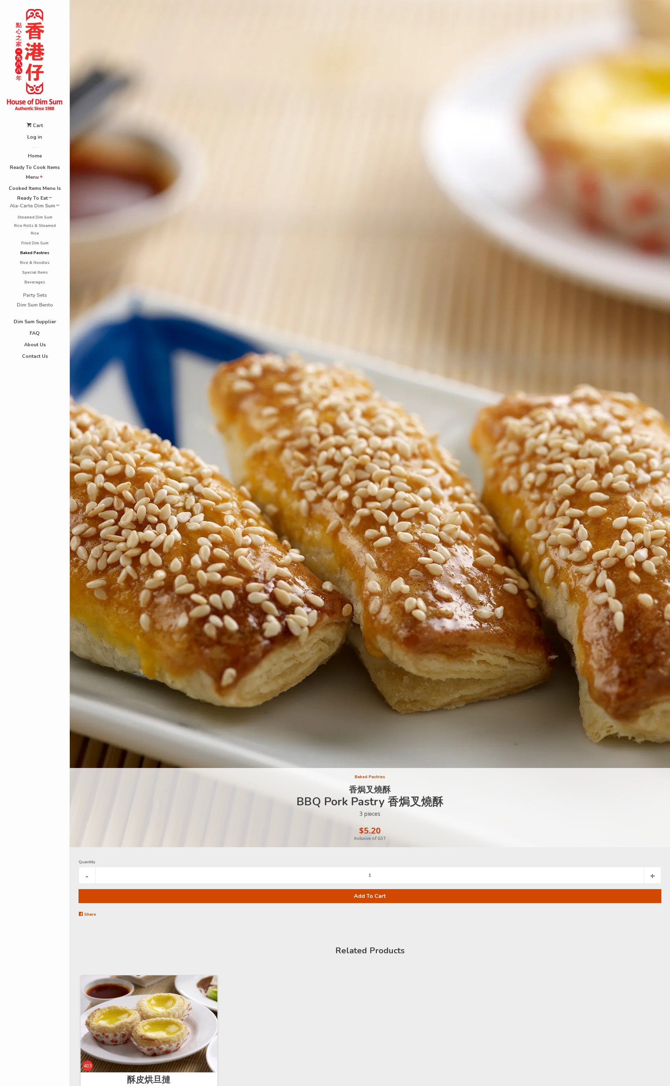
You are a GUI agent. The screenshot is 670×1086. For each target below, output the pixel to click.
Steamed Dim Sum (34, 217)
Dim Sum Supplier (35, 321)
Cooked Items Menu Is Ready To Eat (35, 193)
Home (35, 156)
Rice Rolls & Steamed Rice (35, 229)
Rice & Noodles (35, 262)
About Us (35, 344)
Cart (37, 125)
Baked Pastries (34, 253)
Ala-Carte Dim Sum (32, 205)
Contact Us (35, 356)
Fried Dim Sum (35, 243)
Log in (34, 137)
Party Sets (35, 295)
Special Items (35, 272)
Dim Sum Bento (35, 305)
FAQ (35, 333)
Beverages (34, 282)
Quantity (87, 862)
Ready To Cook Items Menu (35, 172)
